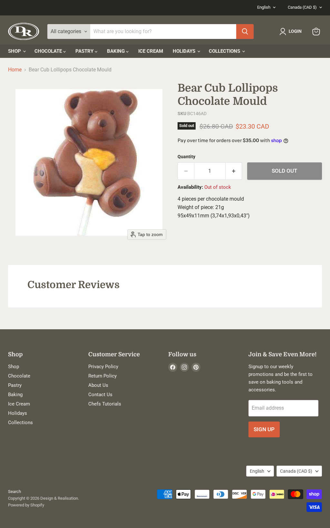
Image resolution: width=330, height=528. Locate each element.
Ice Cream (150, 51)
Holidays (185, 51)
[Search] (245, 31)
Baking (116, 51)
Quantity (186, 156)
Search (14, 491)
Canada (302, 7)
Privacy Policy (103, 366)
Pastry (85, 51)
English (263, 7)
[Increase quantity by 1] (234, 171)
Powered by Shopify (26, 505)
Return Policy (102, 376)
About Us (98, 385)
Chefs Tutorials (104, 404)
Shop (15, 51)
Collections (225, 51)
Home (15, 70)
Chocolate (48, 51)
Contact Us (100, 394)
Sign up (264, 429)
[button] (291, 31)
